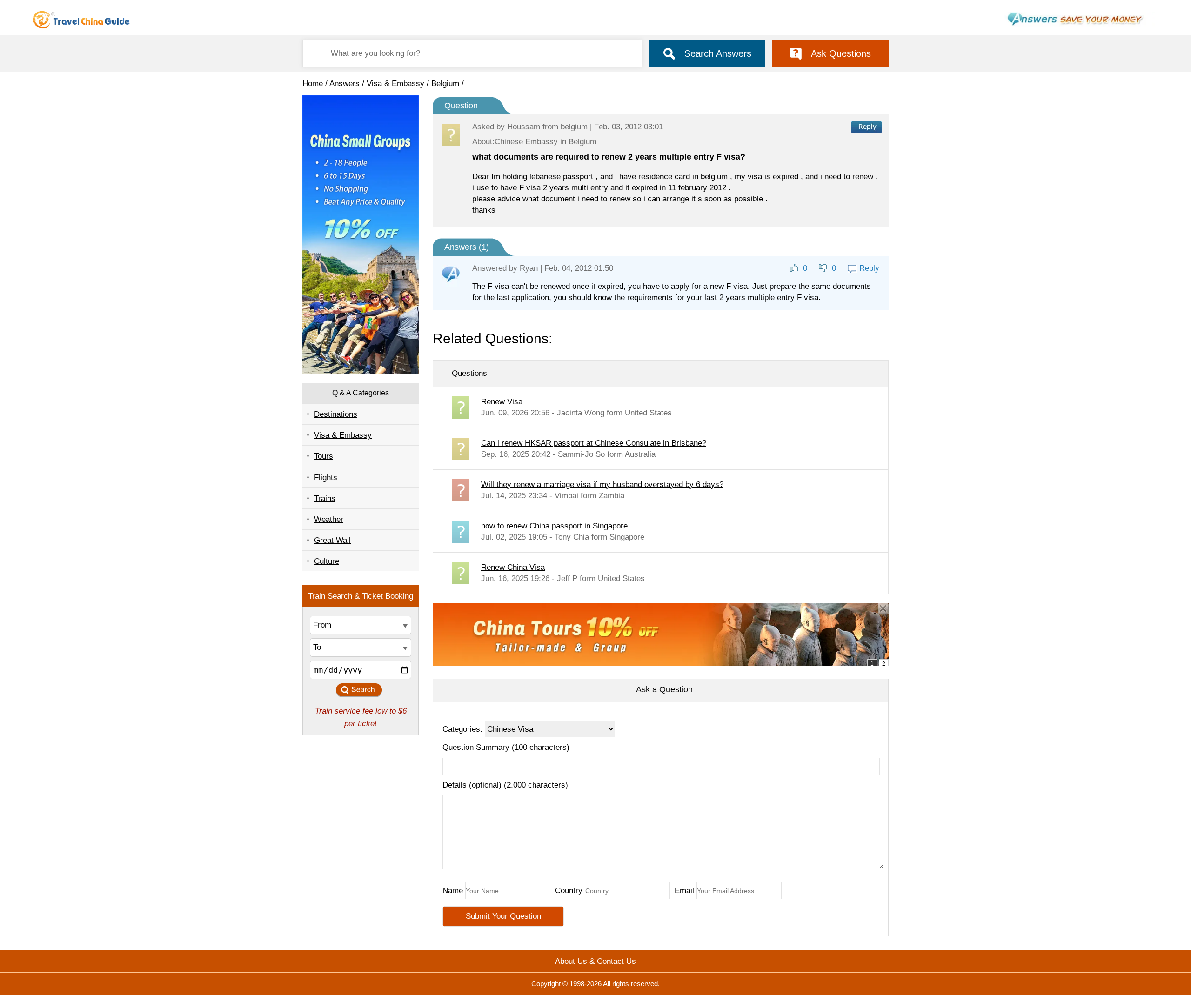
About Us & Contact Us (595, 961)
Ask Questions (841, 53)
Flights (325, 477)
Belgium (445, 83)
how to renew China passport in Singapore (554, 525)
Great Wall (332, 540)
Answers (344, 83)
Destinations (335, 414)
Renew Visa (501, 401)
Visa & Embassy (395, 83)
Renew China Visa (513, 567)
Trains (324, 498)
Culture (326, 561)
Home (312, 83)
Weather (328, 519)
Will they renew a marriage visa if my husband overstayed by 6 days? (602, 484)
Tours (323, 456)
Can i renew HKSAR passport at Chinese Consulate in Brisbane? (593, 443)
